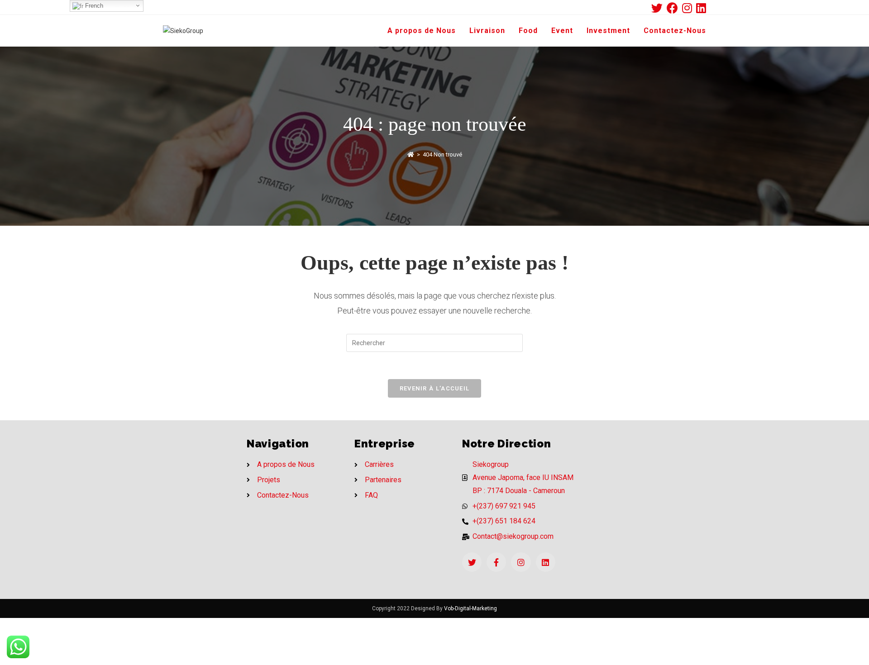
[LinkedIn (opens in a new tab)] (701, 8)
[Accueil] (410, 154)
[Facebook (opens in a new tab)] (674, 8)
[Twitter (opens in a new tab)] (659, 8)
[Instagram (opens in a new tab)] (689, 8)
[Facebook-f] (496, 562)
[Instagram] (520, 562)
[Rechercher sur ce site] (434, 342)
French (93, 5)
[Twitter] (472, 562)
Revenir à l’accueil (435, 388)
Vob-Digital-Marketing (470, 608)
